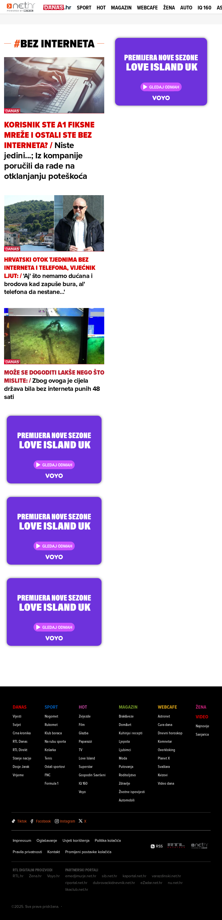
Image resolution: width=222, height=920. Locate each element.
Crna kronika (22, 732)
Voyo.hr (53, 876)
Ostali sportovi (55, 766)
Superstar (86, 766)
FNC (47, 774)
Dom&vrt (125, 724)
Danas (20, 706)
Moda (123, 758)
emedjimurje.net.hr (80, 876)
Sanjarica (202, 734)
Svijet (17, 724)
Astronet (164, 716)
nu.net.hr (175, 882)
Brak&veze (126, 716)
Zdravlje (124, 783)
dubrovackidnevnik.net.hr (114, 882)
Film (82, 724)
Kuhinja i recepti (130, 732)
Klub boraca (53, 732)
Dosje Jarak (21, 766)
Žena (169, 7)
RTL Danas (20, 741)
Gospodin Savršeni (92, 774)
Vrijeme (18, 774)
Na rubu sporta (55, 741)
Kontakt (53, 851)
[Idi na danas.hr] (57, 7)
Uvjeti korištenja (76, 840)
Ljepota (124, 741)
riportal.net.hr (76, 882)
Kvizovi (163, 774)
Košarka (50, 749)
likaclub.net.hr (76, 889)
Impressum (22, 840)
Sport (84, 7)
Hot (101, 7)
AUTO (186, 7)
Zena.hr (35, 876)
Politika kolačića (108, 840)
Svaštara (164, 766)
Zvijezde (85, 716)
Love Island (87, 758)
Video (202, 716)
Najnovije (202, 725)
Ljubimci (125, 749)
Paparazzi (85, 741)
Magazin (121, 7)
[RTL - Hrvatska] (176, 846)
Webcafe (147, 7)
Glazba (83, 732)
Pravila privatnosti (27, 851)
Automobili (127, 800)
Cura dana (165, 724)
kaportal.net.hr (134, 876)
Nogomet (51, 716)
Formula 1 (51, 783)
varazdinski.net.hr (166, 876)
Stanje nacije (22, 758)
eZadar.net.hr (151, 882)
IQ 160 (204, 7)
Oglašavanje (47, 840)
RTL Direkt (20, 749)
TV (80, 749)
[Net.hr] (200, 846)
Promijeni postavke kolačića (88, 851)
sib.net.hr (109, 876)
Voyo (82, 791)
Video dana (166, 783)
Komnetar (165, 741)
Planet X (164, 758)
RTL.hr (18, 876)
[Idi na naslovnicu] (22, 12)
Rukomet (51, 724)
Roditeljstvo (127, 774)
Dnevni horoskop (170, 732)
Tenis (48, 758)
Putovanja (126, 766)
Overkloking (166, 749)
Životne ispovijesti (132, 791)
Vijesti (17, 716)
